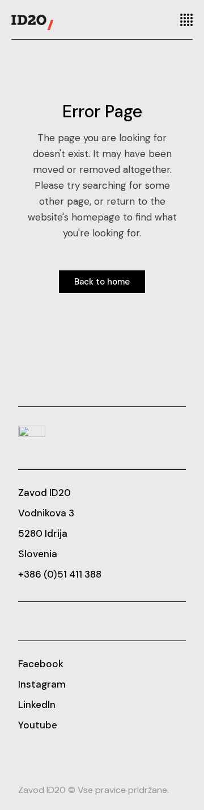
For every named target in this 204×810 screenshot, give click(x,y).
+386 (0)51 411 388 (59, 574)
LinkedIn (37, 704)
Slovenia (37, 554)
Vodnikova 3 (46, 513)
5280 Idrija (42, 533)
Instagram (42, 684)
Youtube (37, 725)
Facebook (40, 664)
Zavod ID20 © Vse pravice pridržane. (93, 790)
